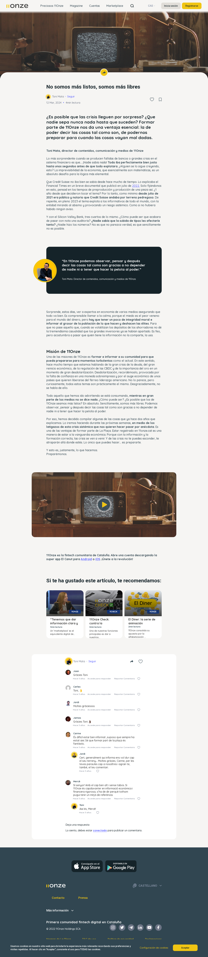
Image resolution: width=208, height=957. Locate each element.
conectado (100, 830)
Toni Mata (58, 96)
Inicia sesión (171, 6)
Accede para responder (99, 678)
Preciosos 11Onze (51, 6)
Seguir (71, 96)
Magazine (76, 6)
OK (104, 530)
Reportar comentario (124, 678)
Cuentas (94, 6)
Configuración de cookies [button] (154, 947)
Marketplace (114, 6)
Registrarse (191, 6)
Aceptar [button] (185, 947)
